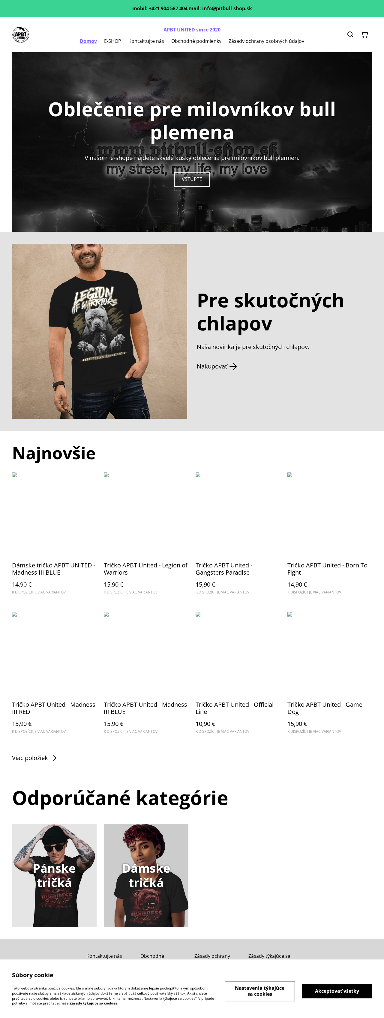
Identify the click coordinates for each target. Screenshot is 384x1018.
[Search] (350, 34)
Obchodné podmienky (153, 959)
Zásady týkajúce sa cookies (269, 959)
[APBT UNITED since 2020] (20, 34)
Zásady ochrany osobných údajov (213, 959)
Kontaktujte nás (104, 956)
